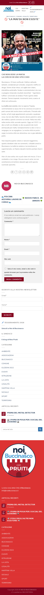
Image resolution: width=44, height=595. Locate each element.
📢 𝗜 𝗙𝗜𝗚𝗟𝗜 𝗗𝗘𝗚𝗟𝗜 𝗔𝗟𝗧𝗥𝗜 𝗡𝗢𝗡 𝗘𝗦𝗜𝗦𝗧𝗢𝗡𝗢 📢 (20, 520)
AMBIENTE (6, 351)
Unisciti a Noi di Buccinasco (13, 328)
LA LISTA (5, 380)
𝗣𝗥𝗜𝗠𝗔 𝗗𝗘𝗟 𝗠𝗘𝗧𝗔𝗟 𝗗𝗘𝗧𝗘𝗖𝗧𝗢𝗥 (21, 413)
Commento (8, 221)
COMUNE (19, 16)
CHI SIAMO (17, 9)
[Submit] (40, 429)
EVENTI (5, 372)
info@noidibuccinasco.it (10, 491)
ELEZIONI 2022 (8, 367)
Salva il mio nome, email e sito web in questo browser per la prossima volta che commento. (20, 272)
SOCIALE (5, 392)
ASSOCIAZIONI (7, 355)
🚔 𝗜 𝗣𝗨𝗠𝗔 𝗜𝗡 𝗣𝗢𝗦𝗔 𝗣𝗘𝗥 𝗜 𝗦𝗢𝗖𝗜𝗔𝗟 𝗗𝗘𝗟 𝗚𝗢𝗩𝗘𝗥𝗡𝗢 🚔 (24, 421)
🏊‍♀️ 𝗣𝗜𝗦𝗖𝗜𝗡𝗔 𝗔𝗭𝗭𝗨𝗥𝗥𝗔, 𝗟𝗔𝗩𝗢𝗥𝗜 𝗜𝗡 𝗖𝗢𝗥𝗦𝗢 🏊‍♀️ (11, 199)
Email (7, 249)
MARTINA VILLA (25, 9)
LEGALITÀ (26, 16)
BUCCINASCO (11, 16)
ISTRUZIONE (7, 376)
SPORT (4, 396)
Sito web (7, 259)
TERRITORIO (33, 16)
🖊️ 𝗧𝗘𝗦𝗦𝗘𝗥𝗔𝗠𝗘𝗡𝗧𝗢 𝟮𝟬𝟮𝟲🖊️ (36, 10)
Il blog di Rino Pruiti (10, 339)
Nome (7, 240)
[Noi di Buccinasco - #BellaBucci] (8, 9)
